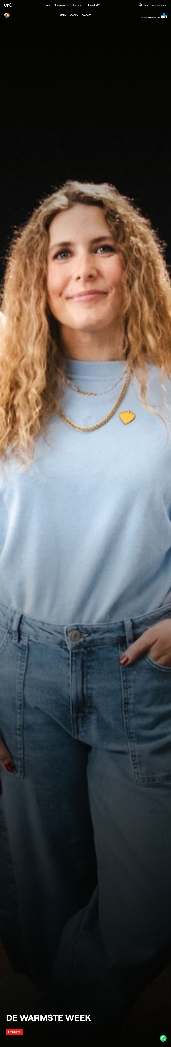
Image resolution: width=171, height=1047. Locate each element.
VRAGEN (74, 15)
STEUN (63, 15)
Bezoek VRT (94, 5)
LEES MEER (14, 1032)
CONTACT (86, 15)
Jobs (146, 5)
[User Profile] (140, 5)
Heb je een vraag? (158, 5)
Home (47, 5)
